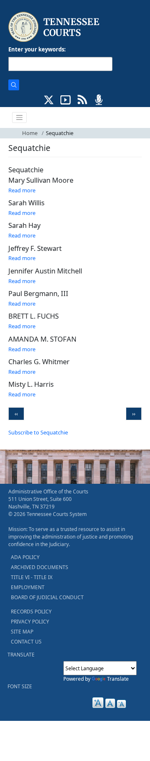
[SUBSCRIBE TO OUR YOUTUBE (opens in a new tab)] (65, 99)
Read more (21, 190)
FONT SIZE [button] (20, 686)
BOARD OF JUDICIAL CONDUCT (47, 597)
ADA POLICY (25, 557)
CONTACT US (26, 641)
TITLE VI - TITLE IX (31, 577)
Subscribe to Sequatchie (38, 432)
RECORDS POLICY (31, 611)
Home (30, 133)
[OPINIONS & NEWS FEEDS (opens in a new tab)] (82, 99)
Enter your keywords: (37, 49)
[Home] (54, 27)
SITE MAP (22, 631)
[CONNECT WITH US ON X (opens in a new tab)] (49, 99)
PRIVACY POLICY (30, 621)
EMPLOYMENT (28, 587)
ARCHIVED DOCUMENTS (39, 567)
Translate (118, 678)
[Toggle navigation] (19, 117)
